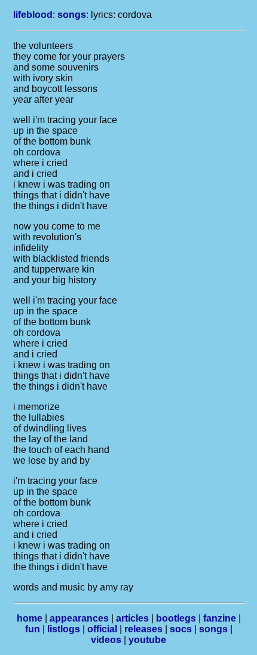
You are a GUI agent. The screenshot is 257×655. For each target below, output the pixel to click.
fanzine (219, 618)
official (102, 629)
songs (71, 15)
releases (143, 629)
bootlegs (176, 618)
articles (132, 618)
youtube (147, 640)
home (29, 618)
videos (106, 640)
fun (32, 629)
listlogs (63, 629)
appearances (79, 618)
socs (181, 629)
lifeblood (33, 15)
